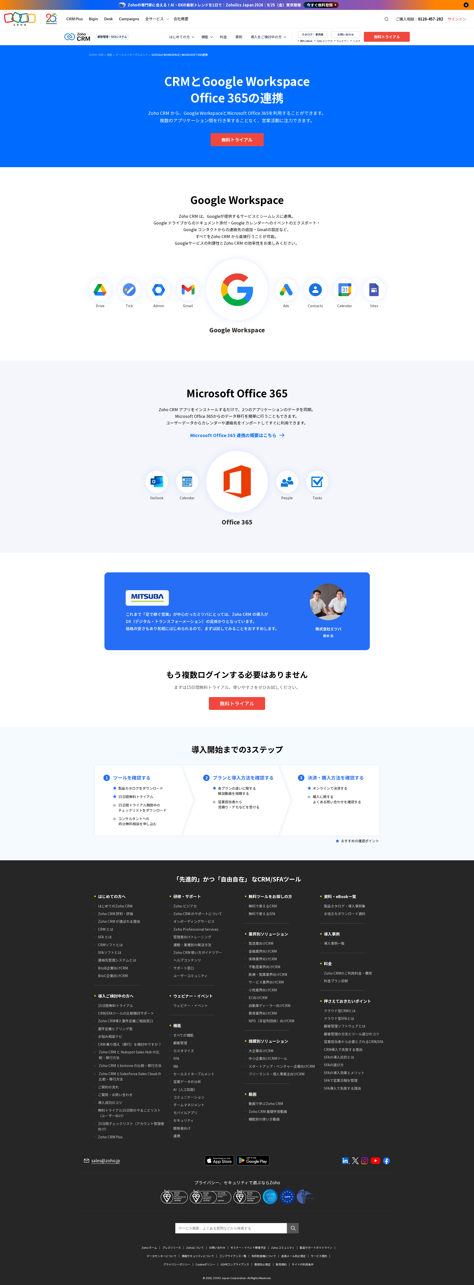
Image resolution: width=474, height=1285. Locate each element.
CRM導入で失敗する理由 (343, 1049)
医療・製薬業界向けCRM (268, 974)
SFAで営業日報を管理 (340, 1080)
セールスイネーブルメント (194, 1073)
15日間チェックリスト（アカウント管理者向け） (131, 1126)
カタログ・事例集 (312, 34)
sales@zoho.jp (105, 1161)
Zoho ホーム (149, 1247)
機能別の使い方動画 (264, 1119)
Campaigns (129, 19)
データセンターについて (162, 1256)
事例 (238, 36)
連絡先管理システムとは (117, 960)
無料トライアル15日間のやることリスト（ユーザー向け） (129, 1113)
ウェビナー (342, 41)
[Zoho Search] (386, 19)
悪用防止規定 (262, 1264)
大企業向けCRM (261, 1050)
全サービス (154, 18)
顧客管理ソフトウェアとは (344, 1026)
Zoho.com (20, 19)
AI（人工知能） (185, 1089)
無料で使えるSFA (262, 913)
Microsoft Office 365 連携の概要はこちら (233, 435)
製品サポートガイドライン (316, 1247)
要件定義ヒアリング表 (115, 1028)
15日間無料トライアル (135, 796)
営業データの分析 (187, 1081)
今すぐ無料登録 (320, 5)
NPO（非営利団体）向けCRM (271, 1020)
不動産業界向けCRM (264, 966)
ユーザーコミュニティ (190, 975)
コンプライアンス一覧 (232, 1256)
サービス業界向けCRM (266, 982)
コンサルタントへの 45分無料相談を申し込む (137, 821)
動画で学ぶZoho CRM (266, 1103)
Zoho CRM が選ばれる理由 (119, 921)
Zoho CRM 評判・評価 (115, 913)
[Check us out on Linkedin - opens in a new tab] (346, 1160)
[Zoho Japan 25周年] (52, 19)
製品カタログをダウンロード (140, 788)
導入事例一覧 (334, 943)
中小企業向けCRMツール (268, 1058)
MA (175, 1066)
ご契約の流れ (108, 1086)
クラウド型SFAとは (339, 1018)
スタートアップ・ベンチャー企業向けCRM (282, 1066)
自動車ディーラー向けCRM (269, 1005)
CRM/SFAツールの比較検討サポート (126, 1013)
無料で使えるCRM (263, 906)
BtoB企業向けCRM (113, 967)
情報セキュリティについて (198, 1256)
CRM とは (105, 929)
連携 (176, 1135)
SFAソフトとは (109, 952)
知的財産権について (264, 1256)
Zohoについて (195, 1247)
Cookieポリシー (205, 1264)
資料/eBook (306, 41)
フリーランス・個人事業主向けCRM (276, 1073)
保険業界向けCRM (263, 958)
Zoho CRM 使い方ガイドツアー (197, 952)
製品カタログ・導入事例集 (344, 906)
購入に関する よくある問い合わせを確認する (337, 799)
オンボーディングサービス (194, 921)
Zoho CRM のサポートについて (197, 913)
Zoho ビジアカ (324, 41)
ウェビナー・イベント (190, 1005)
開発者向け (182, 1128)
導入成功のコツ (110, 1102)
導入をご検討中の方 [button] (266, 36)
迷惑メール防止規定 (293, 1256)
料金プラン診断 (336, 980)
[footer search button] (293, 1228)
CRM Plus (74, 19)
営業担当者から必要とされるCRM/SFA (353, 1041)
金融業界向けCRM (263, 951)
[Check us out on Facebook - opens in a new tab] (386, 1160)
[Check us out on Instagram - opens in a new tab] (364, 1160)
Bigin (93, 19)
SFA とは (105, 936)
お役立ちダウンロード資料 (344, 913)
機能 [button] (204, 36)
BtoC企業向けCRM (113, 975)
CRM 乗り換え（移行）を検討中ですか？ (129, 1044)
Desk (108, 19)
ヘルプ (356, 41)
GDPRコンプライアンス (234, 1264)
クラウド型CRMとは (340, 1010)
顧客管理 (180, 1042)
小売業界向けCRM (263, 989)
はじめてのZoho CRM (115, 906)
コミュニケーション (188, 1097)
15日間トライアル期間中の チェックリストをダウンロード (142, 808)
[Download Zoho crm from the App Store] (219, 1160)
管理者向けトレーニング (192, 936)
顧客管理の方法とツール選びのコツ (351, 1033)
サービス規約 (319, 1256)
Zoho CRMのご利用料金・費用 (348, 973)
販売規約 (281, 1264)
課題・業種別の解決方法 (192, 944)
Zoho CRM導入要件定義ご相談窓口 (125, 1020)
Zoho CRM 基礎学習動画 (268, 1111)
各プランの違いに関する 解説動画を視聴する (237, 791)
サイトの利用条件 (303, 1264)
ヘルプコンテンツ (187, 960)
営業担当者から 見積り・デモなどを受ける (238, 804)
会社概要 (181, 18)
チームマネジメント (188, 1104)
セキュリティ (183, 1120)
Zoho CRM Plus (110, 1136)
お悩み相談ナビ (110, 1036)
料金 (223, 36)
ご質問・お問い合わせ (115, 1094)
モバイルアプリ (185, 1112)
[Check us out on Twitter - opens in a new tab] (355, 1160)
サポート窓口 (183, 967)
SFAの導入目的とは (339, 1057)
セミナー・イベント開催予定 (248, 1247)
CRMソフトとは (110, 944)
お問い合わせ (345, 34)
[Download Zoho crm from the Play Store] (253, 1160)
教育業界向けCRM (263, 1013)
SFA (176, 1058)
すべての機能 (183, 1035)
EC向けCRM (258, 997)
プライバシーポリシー (176, 1264)
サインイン (457, 19)
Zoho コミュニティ (283, 1247)
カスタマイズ (183, 1050)
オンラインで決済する (330, 788)
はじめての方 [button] (179, 36)
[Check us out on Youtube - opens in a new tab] (375, 1160)
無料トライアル (387, 37)
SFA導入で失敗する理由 (342, 1088)
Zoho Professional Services (195, 929)
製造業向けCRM (261, 943)
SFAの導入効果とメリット (344, 1072)
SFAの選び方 (334, 1064)
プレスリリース (171, 1247)
